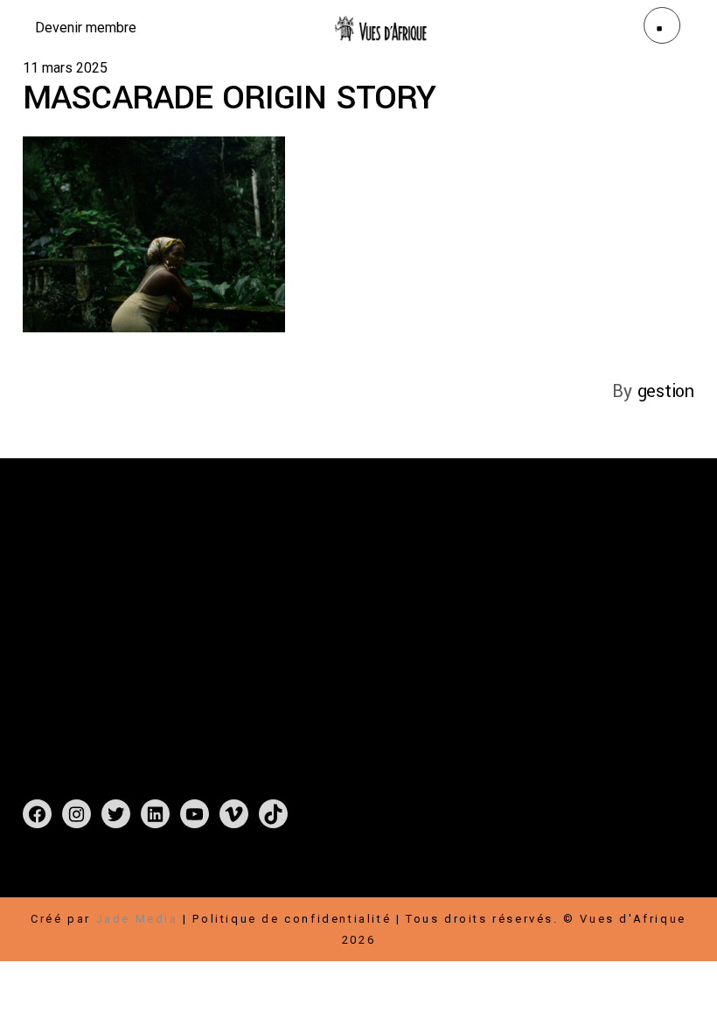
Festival (283, 576)
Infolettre (601, 618)
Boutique (359, 576)
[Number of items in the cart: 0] (41, 877)
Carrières (520, 618)
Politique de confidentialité (291, 918)
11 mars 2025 (65, 67)
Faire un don (532, 576)
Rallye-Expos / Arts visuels (352, 597)
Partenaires (598, 597)
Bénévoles (524, 639)
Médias (351, 639)
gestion (665, 391)
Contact (282, 639)
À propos (288, 618)
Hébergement (622, 639)
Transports (527, 660)
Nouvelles (372, 618)
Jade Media (137, 918)
